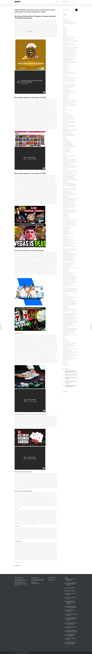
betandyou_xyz (65, 96)
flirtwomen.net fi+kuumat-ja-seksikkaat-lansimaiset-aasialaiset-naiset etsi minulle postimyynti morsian (70, 176)
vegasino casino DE (66, 341)
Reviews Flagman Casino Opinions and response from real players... (71, 602)
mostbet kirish (65, 251)
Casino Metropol (66, 139)
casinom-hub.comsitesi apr (67, 141)
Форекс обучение (66, 365)
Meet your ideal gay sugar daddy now (71, 374)
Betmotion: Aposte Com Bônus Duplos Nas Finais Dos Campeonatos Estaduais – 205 (70, 105)
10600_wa (64, 32)
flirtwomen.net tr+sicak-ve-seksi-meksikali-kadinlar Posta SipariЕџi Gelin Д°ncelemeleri (70, 180)
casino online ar (66, 140)
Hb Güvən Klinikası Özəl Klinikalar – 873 (70, 198)
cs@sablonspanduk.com (35, 583)
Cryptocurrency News (67, 150)
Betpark (64, 107)
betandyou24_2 (65, 99)
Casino (64, 138)
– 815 (64, 15)
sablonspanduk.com (18, 580)
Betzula (64, 109)
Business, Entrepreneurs (67, 133)
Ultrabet (64, 338)
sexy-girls (64, 295)
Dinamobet (65, 153)
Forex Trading (65, 182)
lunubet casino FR (66, 228)
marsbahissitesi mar (66, 232)
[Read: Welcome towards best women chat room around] (64, 382)
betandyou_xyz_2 (66, 97)
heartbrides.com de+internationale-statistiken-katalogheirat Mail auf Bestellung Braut (69, 201)
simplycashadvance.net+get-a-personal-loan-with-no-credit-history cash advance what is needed (70, 298)
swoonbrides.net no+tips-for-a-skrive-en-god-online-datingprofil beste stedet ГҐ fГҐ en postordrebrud (70, 322)
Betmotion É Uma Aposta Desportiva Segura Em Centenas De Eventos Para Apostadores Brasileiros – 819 (69, 101)
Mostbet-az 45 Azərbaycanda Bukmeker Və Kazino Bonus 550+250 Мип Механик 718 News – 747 (70, 255)
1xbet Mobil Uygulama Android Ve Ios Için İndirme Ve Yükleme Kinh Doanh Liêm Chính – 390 (69, 62)
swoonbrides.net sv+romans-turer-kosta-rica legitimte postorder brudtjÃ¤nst (69, 326)
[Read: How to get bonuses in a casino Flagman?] (65, 598)
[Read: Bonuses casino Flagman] (65, 591)
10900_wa (64, 34)
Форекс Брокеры (66, 363)
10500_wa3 (65, 29)
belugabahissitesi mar (67, 95)
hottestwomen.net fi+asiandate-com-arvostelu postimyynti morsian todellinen (69, 207)
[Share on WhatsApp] (40, 568)
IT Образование (66, 215)
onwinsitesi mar (66, 271)
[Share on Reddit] (54, 568)
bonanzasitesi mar (66, 112)
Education (64, 158)
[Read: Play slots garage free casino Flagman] (65, 594)
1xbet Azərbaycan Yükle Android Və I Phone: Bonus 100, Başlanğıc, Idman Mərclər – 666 (69, 56)
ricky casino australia (66, 294)
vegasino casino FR (66, 342)
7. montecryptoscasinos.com (68, 67)
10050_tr (64, 27)
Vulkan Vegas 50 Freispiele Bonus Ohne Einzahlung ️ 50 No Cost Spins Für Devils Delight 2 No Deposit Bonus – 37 (70, 352)
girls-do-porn (65, 196)
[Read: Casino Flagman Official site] (65, 588)
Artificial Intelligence (66, 76)
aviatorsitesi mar (66, 88)
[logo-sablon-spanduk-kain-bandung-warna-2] (18, 2)
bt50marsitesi (65, 131)
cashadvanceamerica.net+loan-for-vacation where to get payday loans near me (69, 135)
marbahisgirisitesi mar (67, 231)
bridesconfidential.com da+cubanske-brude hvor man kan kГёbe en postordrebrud (69, 119)
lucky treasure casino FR (67, 227)
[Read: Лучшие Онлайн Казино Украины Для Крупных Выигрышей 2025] (65, 579)
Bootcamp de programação (68, 115)
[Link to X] (76, 1)
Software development (67, 308)
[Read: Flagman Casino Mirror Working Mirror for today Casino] (65, 623)
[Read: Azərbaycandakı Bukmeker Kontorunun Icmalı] (65, 635)
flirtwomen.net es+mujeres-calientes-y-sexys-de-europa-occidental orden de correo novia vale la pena (70, 172)
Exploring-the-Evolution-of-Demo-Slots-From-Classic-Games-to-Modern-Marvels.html (70, 163)
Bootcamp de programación (68, 116)
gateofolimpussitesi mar (67, 192)
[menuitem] (57, 2)
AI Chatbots (65, 68)
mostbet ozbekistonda (67, 252)
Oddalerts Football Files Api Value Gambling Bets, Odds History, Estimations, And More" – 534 (69, 264)
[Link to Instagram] (74, 1)
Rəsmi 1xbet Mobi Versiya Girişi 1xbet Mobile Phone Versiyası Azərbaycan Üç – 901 (70, 292)
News (64, 261)
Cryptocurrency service (67, 151)
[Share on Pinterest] (47, 568)
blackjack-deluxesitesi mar (67, 110)
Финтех (64, 362)
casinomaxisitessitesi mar (67, 143)
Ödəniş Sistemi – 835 (66, 266)
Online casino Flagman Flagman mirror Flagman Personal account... (72, 584)
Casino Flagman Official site (71, 587)
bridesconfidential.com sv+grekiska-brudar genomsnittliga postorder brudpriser (69, 127)
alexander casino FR (66, 70)
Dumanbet (65, 154)
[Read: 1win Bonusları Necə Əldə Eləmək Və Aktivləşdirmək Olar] (65, 643)
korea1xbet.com (30, 31)
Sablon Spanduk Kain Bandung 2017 (22, 652)
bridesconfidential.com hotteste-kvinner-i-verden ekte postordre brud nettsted (69, 123)
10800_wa (64, 33)
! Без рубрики (65, 19)
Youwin (64, 361)
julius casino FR (65, 217)
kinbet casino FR (66, 220)
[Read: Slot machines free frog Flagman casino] (65, 610)
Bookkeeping (65, 114)
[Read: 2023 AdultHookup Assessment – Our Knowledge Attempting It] (64, 386)
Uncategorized (17, 13)
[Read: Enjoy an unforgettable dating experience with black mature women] (64, 371)
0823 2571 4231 (34, 582)
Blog (15, 4)
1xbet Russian (65, 66)
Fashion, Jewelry (66, 168)
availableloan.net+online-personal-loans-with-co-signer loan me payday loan (69, 81)
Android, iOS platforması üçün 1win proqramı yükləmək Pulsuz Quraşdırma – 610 (70, 74)
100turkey (65, 28)
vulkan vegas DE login (67, 357)
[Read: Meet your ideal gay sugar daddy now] (64, 375)
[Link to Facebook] (75, 1)
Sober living (65, 307)
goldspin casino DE (66, 197)
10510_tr (64, 30)
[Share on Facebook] (18, 568)
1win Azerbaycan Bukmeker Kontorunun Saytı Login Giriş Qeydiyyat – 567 (70, 41)
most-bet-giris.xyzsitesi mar (68, 238)
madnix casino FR (66, 230)
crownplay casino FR (66, 149)
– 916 (64, 17)
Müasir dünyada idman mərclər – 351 (69, 260)
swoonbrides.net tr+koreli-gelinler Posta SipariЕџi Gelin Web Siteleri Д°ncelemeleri (69, 332)
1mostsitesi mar (66, 35)
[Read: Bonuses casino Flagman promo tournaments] (65, 614)
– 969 (64, 18)
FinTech (64, 169)
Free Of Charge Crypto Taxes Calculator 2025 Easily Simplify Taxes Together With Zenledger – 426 (70, 190)
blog (63, 111)
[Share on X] (25, 568)
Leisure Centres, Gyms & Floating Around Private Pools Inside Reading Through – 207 (69, 225)
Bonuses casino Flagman (71, 590)
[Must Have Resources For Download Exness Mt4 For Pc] (0, 327)
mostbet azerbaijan (66, 245)
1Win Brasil (65, 46)
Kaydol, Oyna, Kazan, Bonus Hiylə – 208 (70, 218)
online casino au (66, 270)
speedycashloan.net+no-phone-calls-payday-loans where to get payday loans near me (70, 311)
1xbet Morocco (65, 64)
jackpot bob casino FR (67, 216)
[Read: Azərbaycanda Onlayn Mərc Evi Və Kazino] (65, 639)
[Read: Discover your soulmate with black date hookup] (64, 378)
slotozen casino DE (66, 305)
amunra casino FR (66, 71)
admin (23, 562)
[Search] (70, 2)
